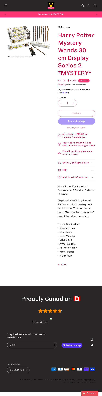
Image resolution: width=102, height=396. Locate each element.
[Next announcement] (97, 14)
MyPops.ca (31, 379)
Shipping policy (89, 380)
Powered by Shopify (44, 379)
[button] (6, 6)
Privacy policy (74, 380)
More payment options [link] (76, 128)
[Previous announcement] (5, 14)
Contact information (71, 382)
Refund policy (60, 380)
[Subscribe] (54, 345)
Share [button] (63, 264)
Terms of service (88, 382)
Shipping (62, 85)
